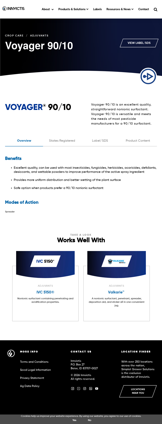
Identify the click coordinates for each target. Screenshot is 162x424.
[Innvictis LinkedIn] (91, 389)
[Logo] (13, 9)
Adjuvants (39, 36)
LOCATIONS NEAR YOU (138, 391)
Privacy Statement (32, 378)
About (46, 9)
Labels (97, 9)
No (89, 420)
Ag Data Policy (29, 386)
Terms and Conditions (34, 362)
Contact (143, 9)
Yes (74, 420)
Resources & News (118, 9)
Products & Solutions (72, 9)
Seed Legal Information (35, 370)
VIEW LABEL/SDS (139, 43)
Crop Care (14, 36)
